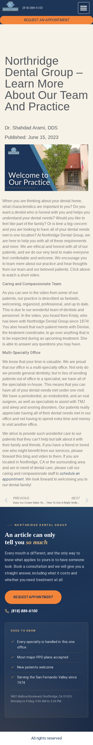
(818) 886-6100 (32, 8)
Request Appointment (33, 597)
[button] (84, 8)
